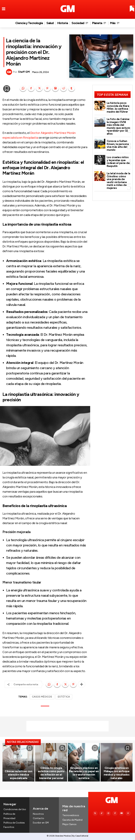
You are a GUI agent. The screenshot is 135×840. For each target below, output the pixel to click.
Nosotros (38, 813)
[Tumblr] (71, 88)
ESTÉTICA (64, 696)
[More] (81, 684)
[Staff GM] (9, 72)
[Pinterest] (47, 88)
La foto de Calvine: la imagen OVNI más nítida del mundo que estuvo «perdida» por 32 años (118, 126)
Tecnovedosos (70, 815)
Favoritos (9, 827)
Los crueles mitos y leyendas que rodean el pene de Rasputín (118, 162)
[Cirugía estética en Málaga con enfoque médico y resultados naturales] (117, 762)
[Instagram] (108, 813)
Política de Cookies (14, 822)
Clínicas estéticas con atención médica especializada (18, 775)
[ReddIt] (63, 88)
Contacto (38, 818)
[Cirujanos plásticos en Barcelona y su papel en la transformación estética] (84, 762)
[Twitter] (95, 813)
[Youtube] (121, 813)
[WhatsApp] (23, 88)
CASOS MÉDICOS (42, 696)
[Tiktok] (101, 813)
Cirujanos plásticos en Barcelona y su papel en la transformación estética (84, 773)
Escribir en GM (41, 822)
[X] (39, 88)
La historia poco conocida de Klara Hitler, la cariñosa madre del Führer (118, 107)
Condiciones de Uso (15, 809)
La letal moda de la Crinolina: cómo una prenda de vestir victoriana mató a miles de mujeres (118, 181)
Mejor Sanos (69, 824)
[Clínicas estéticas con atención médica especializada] (18, 762)
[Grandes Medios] (67, 8)
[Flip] (55, 88)
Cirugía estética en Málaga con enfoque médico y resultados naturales (117, 773)
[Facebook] (31, 88)
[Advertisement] (67, 726)
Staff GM (24, 71)
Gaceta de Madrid (72, 819)
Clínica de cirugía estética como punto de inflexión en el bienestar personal (51, 773)
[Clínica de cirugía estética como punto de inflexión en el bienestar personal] (51, 762)
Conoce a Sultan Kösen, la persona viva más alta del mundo (118, 145)
